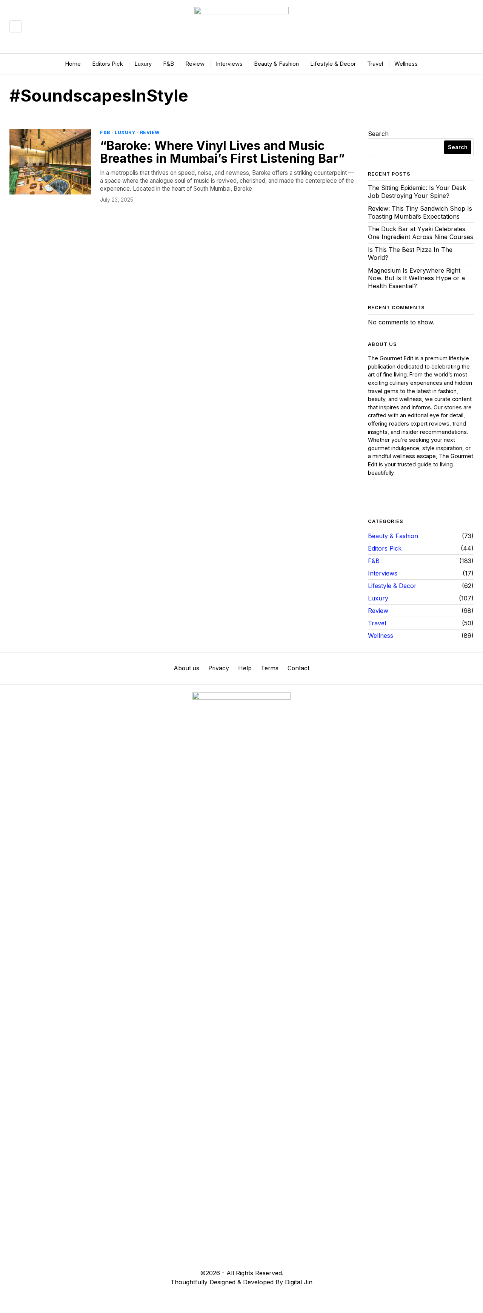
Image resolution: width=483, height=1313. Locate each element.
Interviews (382, 573)
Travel (377, 623)
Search (378, 133)
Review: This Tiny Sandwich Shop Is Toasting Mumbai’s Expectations (420, 212)
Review (150, 132)
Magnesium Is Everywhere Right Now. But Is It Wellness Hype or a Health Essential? (416, 278)
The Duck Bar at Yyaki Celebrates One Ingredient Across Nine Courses (420, 233)
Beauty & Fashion (393, 536)
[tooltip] (374, 498)
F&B (105, 132)
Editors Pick (384, 548)
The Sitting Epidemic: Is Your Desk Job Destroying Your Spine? (417, 191)
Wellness (380, 635)
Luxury (125, 132)
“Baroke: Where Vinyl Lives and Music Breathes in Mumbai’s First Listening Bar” (222, 152)
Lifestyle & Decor (392, 585)
